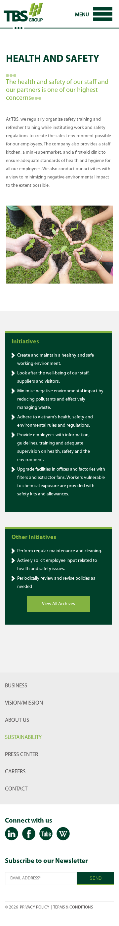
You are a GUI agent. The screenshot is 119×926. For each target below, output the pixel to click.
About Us (17, 720)
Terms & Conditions (73, 907)
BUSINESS (16, 686)
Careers (15, 772)
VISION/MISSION (24, 703)
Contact (16, 789)
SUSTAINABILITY (23, 737)
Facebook (28, 834)
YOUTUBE (46, 834)
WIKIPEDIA (63, 834)
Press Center (21, 754)
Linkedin (11, 834)
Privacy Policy (34, 907)
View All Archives (58, 603)
